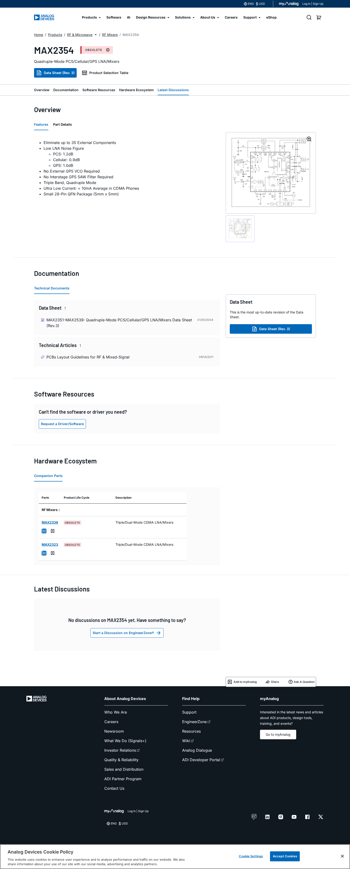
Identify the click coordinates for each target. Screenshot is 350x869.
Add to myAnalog (245, 682)
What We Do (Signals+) (125, 740)
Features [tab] (41, 124)
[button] (95, 34)
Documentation (66, 90)
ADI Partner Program (122, 778)
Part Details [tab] (62, 124)
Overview (42, 90)
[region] (175, 856)
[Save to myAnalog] (52, 531)
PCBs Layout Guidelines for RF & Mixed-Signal (88, 357)
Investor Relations (120, 750)
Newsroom (114, 731)
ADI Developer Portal (201, 759)
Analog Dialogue (197, 750)
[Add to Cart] (44, 531)
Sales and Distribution (123, 769)
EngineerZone (194, 721)
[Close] (342, 856)
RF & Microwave (79, 35)
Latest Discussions (173, 90)
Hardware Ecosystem (136, 90)
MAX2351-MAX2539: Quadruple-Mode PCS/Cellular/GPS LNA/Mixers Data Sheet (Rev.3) (119, 323)
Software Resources (98, 90)
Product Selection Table (108, 73)
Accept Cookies (285, 856)
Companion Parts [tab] (48, 476)
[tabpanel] (127, 168)
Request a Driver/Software (62, 424)
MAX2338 (50, 522)
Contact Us (114, 788)
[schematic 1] (240, 228)
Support (189, 712)
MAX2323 (50, 544)
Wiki (186, 740)
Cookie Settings (251, 856)
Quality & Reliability (121, 759)
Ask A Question (304, 682)
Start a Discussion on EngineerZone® (123, 633)
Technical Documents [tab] (52, 288)
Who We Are (115, 712)
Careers (111, 721)
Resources (191, 731)
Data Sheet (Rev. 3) (59, 73)
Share (275, 682)
